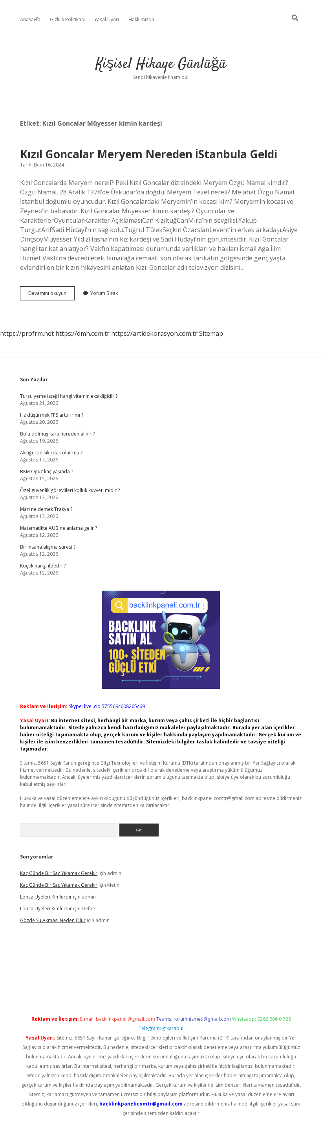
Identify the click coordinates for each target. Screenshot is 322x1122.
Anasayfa (30, 19)
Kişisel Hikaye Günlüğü (161, 64)
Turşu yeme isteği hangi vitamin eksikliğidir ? (68, 396)
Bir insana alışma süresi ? (47, 547)
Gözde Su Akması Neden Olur (53, 920)
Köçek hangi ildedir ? (43, 565)
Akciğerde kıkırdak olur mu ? (51, 452)
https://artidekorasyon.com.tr (154, 333)
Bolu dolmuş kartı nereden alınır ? (57, 433)
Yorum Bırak (104, 293)
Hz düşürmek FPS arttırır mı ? (51, 415)
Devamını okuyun (51, 294)
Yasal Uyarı (106, 19)
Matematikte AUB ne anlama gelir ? (58, 528)
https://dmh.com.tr (82, 333)
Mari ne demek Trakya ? (46, 509)
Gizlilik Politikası (67, 19)
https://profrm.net (27, 333)
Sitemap (211, 333)
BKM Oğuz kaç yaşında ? (46, 471)
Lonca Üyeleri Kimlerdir (46, 896)
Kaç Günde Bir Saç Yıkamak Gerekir (58, 873)
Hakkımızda (141, 19)
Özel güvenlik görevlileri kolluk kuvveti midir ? (70, 490)
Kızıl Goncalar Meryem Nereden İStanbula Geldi (148, 153)
